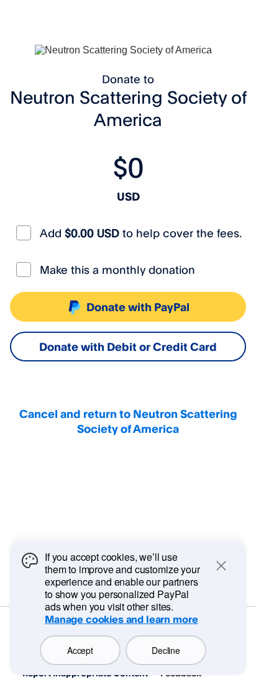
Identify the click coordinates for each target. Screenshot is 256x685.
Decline (166, 650)
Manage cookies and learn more (121, 619)
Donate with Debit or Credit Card (128, 346)
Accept (80, 650)
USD (128, 196)
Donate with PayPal (138, 307)
